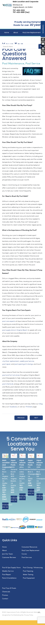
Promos (5, 595)
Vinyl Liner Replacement (30, 550)
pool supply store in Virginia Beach (14, 330)
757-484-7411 (38, 487)
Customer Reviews (9, 557)
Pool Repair (6, 574)
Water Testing (28, 574)
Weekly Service (8, 571)
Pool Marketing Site (17, 615)
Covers (24, 554)
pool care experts (8, 321)
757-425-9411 (13, 490)
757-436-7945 (30, 483)
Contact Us (7, 506)
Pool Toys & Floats (9, 588)
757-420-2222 (19, 10)
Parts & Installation (9, 578)
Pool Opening (28, 571)
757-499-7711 (21, 487)
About (4, 550)
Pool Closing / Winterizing (33, 567)
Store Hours (3, 506)
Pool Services (27, 557)
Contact (5, 598)
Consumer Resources (29, 547)
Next (36, 418)
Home (4, 547)
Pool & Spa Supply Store (11, 567)
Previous (20, 418)
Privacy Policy (28, 615)
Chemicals (6, 591)
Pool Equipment (29, 578)
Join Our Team (7, 554)
